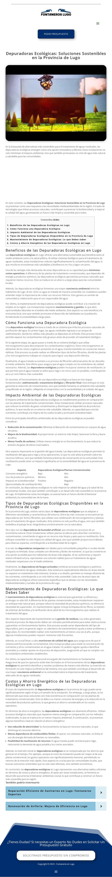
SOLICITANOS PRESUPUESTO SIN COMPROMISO (56, 855)
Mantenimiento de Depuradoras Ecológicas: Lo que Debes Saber (46, 239)
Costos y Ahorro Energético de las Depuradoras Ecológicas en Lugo (48, 243)
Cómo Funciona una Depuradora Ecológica (33, 228)
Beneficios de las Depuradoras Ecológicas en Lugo (38, 225)
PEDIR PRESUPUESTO (56, 33)
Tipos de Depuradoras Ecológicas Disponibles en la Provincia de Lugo (50, 236)
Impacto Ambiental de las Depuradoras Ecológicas (38, 232)
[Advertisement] (56, 181)
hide (56, 219)
